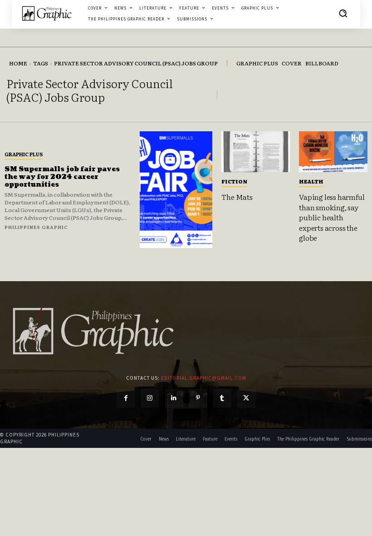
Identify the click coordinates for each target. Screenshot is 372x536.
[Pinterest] (198, 398)
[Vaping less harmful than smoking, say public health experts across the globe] (333, 151)
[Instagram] (150, 398)
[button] (343, 13)
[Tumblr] (222, 398)
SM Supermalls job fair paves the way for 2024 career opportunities (62, 177)
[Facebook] (125, 398)
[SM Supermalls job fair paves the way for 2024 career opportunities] (176, 189)
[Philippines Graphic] (46, 13)
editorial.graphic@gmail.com (203, 378)
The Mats (236, 196)
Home (18, 63)
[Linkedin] (174, 398)
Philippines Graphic (36, 226)
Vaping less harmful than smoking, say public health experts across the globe (331, 217)
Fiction (234, 181)
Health (311, 181)
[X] (246, 398)
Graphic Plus (24, 154)
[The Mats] (255, 151)
